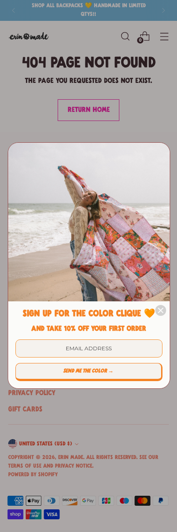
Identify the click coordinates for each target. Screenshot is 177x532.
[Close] (160, 310)
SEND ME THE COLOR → (88, 371)
